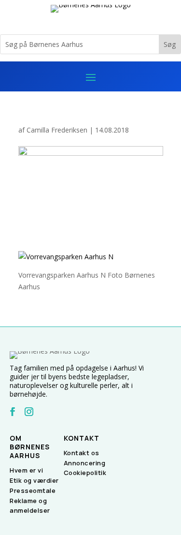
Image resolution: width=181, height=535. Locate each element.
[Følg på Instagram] (29, 411)
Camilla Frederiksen (57, 129)
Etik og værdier (34, 480)
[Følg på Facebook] (12, 411)
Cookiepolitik (85, 472)
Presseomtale (33, 490)
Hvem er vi (26, 470)
